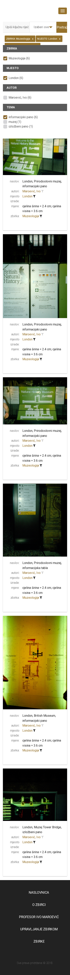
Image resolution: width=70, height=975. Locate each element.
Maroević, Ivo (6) (20, 97)
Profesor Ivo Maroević (39, 917)
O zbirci (39, 905)
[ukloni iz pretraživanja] (34, 196)
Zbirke (39, 941)
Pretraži (63, 27)
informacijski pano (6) (23, 117)
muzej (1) (15, 122)
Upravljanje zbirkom (39, 929)
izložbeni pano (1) (21, 126)
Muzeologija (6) (19, 58)
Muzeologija (30, 216)
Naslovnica (39, 892)
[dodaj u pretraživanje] (42, 191)
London (27, 196)
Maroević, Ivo (31, 191)
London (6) (16, 78)
